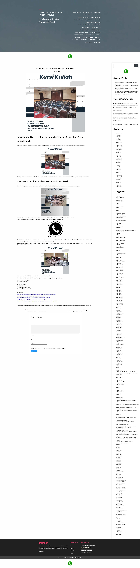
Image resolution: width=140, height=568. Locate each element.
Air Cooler (119, 196)
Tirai (118, 517)
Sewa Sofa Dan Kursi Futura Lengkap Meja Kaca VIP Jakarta (126, 431)
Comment (33, 324)
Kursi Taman (119, 290)
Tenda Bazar (119, 474)
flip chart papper (119, 223)
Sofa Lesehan (119, 454)
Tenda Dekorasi (119, 478)
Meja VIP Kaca (119, 368)
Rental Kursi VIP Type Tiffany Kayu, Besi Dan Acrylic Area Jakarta (128, 404)
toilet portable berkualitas (121, 524)
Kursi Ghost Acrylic (120, 270)
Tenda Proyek (119, 497)
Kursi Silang (119, 286)
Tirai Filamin (119, 518)
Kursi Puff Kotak (120, 281)
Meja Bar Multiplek (120, 313)
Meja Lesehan (119, 341)
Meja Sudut (119, 358)
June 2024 (118, 163)
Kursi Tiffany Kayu (120, 297)
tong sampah (119, 530)
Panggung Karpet (120, 380)
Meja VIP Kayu (119, 370)
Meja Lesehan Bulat (120, 343)
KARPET (118, 233)
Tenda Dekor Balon (120, 477)
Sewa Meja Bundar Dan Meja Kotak (123, 424)
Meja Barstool (119, 314)
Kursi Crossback (119, 256)
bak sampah (119, 204)
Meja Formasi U (119, 324)
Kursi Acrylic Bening (120, 247)
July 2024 (118, 162)
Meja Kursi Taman (120, 340)
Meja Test (118, 367)
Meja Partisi (119, 350)
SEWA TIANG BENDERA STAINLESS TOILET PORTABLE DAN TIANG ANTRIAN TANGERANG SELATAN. (124, 109)
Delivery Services (120, 221)
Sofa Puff (118, 458)
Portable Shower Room (121, 398)
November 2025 (119, 146)
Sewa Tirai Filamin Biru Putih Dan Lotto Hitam (124, 441)
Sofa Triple (119, 467)
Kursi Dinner (119, 257)
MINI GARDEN (119, 374)
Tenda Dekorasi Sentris (121, 483)
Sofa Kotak (119, 453)
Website (32, 343)
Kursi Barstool (119, 254)
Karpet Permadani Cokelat (121, 237)
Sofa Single (119, 464)
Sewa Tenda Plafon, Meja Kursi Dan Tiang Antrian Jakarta (126, 437)
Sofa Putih (119, 460)
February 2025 (119, 158)
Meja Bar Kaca (119, 311)
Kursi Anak (119, 250)
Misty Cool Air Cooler (120, 377)
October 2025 (119, 148)
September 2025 (119, 149)
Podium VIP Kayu (120, 397)
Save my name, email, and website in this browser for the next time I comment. (48, 348)
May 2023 (118, 182)
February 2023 (119, 186)
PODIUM (118, 394)
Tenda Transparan (120, 504)
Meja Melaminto (119, 347)
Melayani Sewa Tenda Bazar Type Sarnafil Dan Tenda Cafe (126, 371)
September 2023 (119, 176)
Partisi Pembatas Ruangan (121, 388)
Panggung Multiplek (120, 384)
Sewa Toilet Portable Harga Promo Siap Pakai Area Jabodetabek (123, 103)
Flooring (118, 224)
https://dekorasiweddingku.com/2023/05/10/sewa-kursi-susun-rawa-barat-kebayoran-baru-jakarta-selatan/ (36, 301)
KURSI (118, 244)
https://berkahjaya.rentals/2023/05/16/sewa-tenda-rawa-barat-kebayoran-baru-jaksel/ (31, 299)
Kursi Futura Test (120, 267)
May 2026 (118, 138)
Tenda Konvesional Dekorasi (121, 488)
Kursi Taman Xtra (120, 291)
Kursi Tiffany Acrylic (120, 296)
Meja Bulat (119, 316)
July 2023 (118, 179)
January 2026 (119, 143)
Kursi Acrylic (119, 246)
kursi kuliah (67, 306)
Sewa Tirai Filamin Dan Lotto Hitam (123, 443)
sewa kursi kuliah (73, 306)
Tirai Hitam (119, 520)
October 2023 (119, 175)
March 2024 (119, 168)
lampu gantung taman (120, 301)
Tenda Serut (119, 503)
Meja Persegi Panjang (120, 351)
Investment (119, 227)
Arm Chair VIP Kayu (120, 201)
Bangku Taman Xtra (120, 206)
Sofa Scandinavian (120, 463)
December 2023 (119, 172)
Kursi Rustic (119, 283)
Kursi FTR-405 (119, 260)
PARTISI (118, 387)
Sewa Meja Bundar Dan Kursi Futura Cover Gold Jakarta (126, 423)
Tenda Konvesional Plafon (121, 490)
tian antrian (119, 507)
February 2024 (119, 169)
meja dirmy (119, 323)
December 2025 (119, 145)
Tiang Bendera (119, 511)
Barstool (118, 210)
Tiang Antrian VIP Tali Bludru (122, 510)
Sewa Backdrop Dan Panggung (122, 420)
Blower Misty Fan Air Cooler (121, 216)
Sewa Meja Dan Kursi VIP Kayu (122, 430)
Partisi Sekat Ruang (120, 391)
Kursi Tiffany (119, 294)
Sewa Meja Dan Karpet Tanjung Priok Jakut (124, 427)
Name (32, 335)
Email (32, 339)
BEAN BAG (119, 211)
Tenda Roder (119, 498)
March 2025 (119, 156)
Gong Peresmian (119, 226)
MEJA (118, 307)
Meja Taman (119, 360)
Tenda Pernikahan (120, 494)
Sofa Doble (119, 448)
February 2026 (119, 142)
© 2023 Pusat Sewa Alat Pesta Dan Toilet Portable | (67, 557)
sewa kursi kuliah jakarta (80, 306)
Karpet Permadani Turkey (121, 241)
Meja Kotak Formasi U (120, 337)
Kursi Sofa (119, 287)
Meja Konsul (119, 334)
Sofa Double (119, 450)
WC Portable (119, 534)
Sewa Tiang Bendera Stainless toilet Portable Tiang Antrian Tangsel (123, 117)
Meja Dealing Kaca (120, 321)
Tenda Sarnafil (119, 500)
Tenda (118, 473)
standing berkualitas (120, 471)
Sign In (118, 444)
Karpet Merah (119, 234)
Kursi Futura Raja (120, 266)
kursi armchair (119, 251)
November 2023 (119, 173)
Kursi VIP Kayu (119, 300)
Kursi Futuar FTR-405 (120, 261)
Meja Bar (118, 310)
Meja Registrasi (119, 354)
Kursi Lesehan (119, 274)
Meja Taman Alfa (120, 363)
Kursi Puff (119, 280)
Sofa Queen (119, 461)
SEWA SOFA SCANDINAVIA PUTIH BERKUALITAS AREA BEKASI (126, 91)
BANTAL (118, 207)
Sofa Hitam (119, 451)
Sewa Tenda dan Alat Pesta (121, 433)
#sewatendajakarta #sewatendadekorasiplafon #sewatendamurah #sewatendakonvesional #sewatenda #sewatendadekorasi (44, 306)
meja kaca (118, 331)
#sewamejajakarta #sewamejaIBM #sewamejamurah (70, 305)
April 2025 (119, 155)
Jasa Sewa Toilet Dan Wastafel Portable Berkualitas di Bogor (126, 230)
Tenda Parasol (119, 491)
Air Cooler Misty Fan (120, 197)
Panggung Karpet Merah (121, 381)
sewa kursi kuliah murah (89, 306)
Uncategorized (119, 531)
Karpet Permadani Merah (121, 240)
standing (118, 470)
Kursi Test (119, 293)
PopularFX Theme (79, 557)
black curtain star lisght (121, 213)
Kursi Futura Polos (120, 264)
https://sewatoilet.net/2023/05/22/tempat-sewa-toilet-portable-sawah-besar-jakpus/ (31, 296)
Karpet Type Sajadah (120, 243)
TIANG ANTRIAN (120, 508)
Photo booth (119, 393)
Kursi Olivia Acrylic (120, 277)
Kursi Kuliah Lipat (120, 273)
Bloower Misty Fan (120, 214)
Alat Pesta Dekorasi (120, 200)
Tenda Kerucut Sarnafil (121, 487)
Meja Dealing (119, 320)
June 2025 (118, 152)
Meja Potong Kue (120, 353)
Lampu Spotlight (120, 304)
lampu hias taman (120, 303)
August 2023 (119, 178)
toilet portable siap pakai (121, 528)
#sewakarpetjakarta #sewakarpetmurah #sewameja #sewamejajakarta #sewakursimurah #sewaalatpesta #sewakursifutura (40, 305)
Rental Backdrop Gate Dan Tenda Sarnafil (123, 403)
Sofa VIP (118, 468)
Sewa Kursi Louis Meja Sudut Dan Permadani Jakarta (125, 421)
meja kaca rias (119, 333)
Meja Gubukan (119, 327)
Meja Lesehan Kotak (120, 344)
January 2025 (119, 159)
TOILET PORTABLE (120, 523)
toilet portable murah (120, 527)
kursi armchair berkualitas (121, 253)
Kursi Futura (119, 263)
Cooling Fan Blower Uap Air (121, 220)
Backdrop (118, 203)
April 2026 (119, 139)
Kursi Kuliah (23, 303)
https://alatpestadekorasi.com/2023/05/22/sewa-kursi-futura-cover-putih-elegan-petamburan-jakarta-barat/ (36, 294)
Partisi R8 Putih (119, 390)
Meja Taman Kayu (120, 364)
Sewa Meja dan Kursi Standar (122, 428)
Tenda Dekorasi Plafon (120, 481)
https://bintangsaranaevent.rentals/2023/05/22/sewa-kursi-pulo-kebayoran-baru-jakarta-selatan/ (33, 297)
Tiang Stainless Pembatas (121, 514)
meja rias (118, 357)
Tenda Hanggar (119, 484)
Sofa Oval (118, 457)
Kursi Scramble (119, 284)
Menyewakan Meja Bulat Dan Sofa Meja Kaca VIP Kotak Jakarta (127, 373)
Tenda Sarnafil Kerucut (121, 501)
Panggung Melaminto (120, 383)
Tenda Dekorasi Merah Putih (121, 480)
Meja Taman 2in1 (120, 361)
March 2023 (119, 185)
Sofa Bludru (119, 447)
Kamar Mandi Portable (120, 231)
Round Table (119, 413)
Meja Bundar (119, 317)
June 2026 (118, 136)
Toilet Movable (119, 521)
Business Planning (120, 217)
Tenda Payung (119, 493)
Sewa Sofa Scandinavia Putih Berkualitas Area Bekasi (121, 107)
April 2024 (119, 166)
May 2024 (118, 165)
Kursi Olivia (119, 276)
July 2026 (118, 135)
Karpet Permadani (120, 236)
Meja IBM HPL (119, 330)
